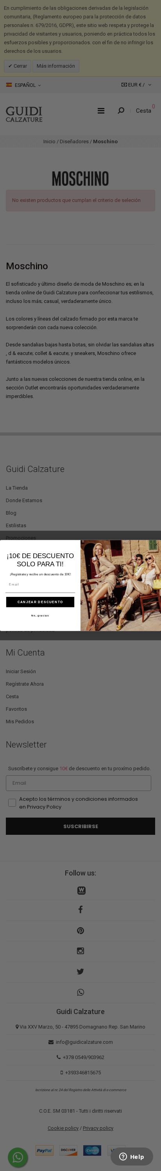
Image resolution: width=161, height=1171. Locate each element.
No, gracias (40, 615)
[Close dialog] (156, 544)
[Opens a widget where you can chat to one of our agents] (131, 1157)
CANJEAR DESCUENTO (40, 602)
